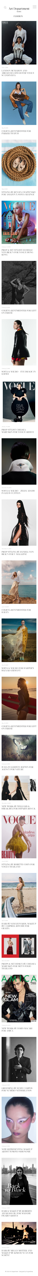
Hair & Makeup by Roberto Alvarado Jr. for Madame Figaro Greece (17, 1213)
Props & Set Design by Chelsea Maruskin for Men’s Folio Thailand (19, 966)
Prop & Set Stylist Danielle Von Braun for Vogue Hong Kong (17, 252)
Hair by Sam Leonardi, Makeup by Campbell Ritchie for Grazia (19, 926)
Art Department (14, 1271)
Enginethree (29, 1271)
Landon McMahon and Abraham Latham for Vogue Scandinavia (18, 73)
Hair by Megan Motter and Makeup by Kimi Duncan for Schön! (17, 1253)
